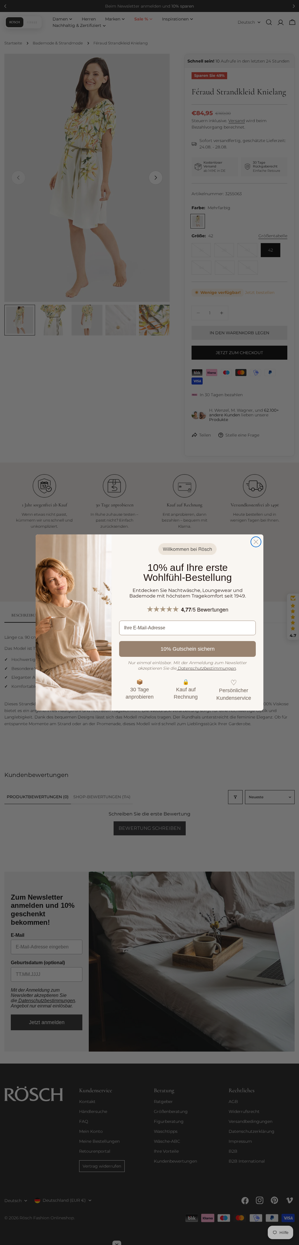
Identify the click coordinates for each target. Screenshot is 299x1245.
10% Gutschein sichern (188, 649)
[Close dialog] (256, 542)
